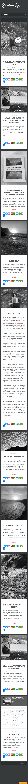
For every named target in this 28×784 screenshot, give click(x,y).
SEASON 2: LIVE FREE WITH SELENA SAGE (14, 667)
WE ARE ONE (14, 734)
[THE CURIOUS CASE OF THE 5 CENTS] (14, 576)
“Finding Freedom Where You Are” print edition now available (14, 192)
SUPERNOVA (14, 261)
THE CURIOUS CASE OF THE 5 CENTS (14, 606)
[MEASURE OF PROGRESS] (14, 441)
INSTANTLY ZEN (14, 314)
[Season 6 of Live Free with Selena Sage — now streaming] (14, 99)
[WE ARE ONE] (14, 712)
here (7, 320)
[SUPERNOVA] (14, 238)
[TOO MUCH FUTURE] (14, 503)
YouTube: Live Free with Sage (14, 63)
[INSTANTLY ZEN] (14, 298)
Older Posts (21, 763)
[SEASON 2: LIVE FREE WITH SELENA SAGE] (14, 647)
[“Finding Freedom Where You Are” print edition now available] (14, 168)
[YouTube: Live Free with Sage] (14, 39)
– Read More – (14, 139)
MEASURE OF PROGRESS (14, 456)
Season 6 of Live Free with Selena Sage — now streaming (14, 120)
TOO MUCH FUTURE (14, 526)
